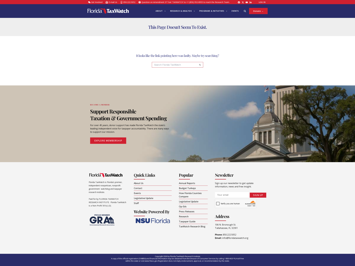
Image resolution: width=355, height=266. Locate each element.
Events (235, 11)
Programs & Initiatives (211, 11)
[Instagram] (243, 2)
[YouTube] (247, 2)
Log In (262, 2)
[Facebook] (239, 2)
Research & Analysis (181, 11)
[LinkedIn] (250, 2)
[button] (164, 11)
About (159, 11)
